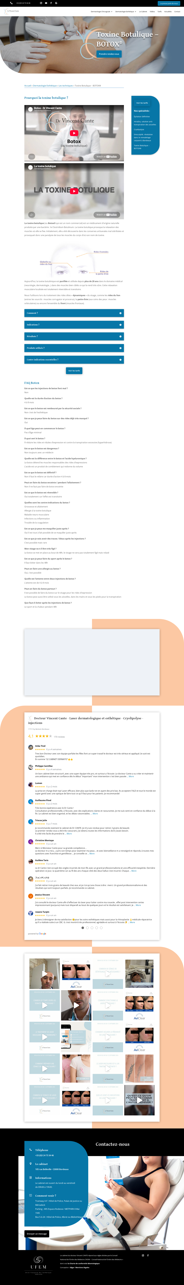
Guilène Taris (41, 860)
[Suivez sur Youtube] (46, 3)
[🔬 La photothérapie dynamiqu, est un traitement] (139, 973)
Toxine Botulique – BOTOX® (141, 147)
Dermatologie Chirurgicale (100, 11)
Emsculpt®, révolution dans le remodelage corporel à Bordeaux (143, 137)
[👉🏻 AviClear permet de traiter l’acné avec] (76, 1100)
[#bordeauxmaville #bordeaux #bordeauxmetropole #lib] (108, 973)
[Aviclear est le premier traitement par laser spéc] (139, 1005)
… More (130, 776)
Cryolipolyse (139, 129)
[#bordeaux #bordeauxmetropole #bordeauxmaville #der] (139, 1100)
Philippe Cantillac (44, 766)
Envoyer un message (37, 1233)
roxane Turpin (42, 912)
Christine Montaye (44, 840)
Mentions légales (82, 1267)
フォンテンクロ (42, 877)
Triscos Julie (41, 820)
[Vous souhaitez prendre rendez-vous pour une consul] (76, 1037)
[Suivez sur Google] (56, 3)
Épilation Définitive (142, 116)
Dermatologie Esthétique (124, 11)
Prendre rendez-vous (109, 54)
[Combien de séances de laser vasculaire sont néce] (44, 1100)
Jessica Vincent (42, 895)
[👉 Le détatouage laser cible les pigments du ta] (139, 1068)
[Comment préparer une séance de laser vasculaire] (44, 1068)
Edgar (72, 1267)
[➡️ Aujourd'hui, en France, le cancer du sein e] (76, 1068)
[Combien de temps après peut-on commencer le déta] (44, 973)
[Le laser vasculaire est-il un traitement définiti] (108, 1068)
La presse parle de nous (169, 3)
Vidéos (152, 11)
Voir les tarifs (74, 370)
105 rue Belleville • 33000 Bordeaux (52, 1169)
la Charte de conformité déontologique (84, 1263)
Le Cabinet (143, 11)
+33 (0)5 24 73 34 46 (44, 1155)
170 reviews (59, 736)
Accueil (27, 85)
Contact (177, 11)
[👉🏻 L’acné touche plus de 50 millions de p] (139, 1037)
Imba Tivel (40, 746)
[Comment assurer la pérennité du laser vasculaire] (108, 1037)
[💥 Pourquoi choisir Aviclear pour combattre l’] (76, 973)
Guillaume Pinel (43, 800)
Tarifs (160, 11)
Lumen (38, 783)
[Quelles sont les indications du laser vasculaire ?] (108, 1100)
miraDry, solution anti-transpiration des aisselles (145, 123)
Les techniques (66, 85)
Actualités (168, 11)
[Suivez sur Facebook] (51, 3)
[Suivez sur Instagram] (41, 3)
